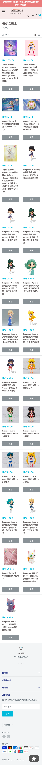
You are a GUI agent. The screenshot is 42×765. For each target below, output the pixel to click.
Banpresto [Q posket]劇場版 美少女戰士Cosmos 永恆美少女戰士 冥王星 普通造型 (31, 237)
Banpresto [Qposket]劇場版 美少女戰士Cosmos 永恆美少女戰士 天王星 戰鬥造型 (31, 527)
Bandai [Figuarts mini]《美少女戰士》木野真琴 (10, 433)
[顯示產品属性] (35, 35)
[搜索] (28, 16)
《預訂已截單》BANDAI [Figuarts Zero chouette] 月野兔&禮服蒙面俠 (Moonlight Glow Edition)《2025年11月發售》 (10, 72)
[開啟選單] (3, 11)
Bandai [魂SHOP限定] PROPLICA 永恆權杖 (10, 576)
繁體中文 (7, 725)
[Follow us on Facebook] (4, 736)
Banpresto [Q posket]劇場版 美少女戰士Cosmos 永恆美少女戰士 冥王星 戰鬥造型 (10, 288)
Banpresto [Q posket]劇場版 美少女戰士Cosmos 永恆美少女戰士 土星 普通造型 (31, 173)
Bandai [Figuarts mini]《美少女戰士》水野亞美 (10, 479)
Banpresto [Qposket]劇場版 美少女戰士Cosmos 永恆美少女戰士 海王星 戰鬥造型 (10, 527)
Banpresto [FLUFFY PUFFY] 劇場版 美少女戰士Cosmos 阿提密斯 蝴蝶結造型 (31, 577)
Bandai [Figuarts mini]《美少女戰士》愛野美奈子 (31, 385)
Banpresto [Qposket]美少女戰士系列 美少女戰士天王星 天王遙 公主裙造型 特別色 (10, 338)
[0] (37, 15)
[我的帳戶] (33, 16)
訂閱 (8, 713)
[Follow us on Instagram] (8, 736)
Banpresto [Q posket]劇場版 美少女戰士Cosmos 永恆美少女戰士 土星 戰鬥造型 (10, 236)
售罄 (10, 89)
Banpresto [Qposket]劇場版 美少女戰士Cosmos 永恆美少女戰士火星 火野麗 (10, 386)
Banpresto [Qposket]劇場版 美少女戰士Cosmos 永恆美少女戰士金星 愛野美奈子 (31, 338)
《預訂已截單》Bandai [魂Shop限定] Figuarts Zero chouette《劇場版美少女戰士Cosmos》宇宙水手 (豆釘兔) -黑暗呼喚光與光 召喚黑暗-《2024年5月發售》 (10, 180)
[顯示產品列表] (39, 35)
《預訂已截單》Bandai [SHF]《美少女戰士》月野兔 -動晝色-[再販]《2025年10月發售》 (31, 70)
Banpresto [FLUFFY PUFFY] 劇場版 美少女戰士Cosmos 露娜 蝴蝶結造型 (10, 625)
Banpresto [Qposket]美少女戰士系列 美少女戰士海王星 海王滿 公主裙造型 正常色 (31, 287)
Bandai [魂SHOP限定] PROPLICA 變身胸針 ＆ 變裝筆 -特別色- (10, 125)
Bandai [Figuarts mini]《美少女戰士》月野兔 (31, 479)
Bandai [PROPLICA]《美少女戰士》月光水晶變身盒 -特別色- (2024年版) (31, 125)
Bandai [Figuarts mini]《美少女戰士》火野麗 (31, 433)
